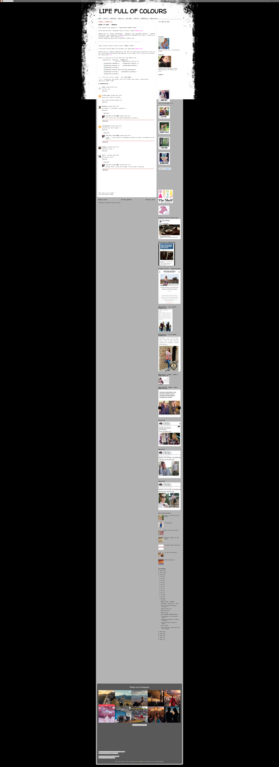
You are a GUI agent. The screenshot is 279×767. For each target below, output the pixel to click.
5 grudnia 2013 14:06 (116, 95)
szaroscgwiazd (106, 126)
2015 (161, 633)
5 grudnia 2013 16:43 (124, 116)
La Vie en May (106, 95)
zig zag (163, 599)
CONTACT (105, 18)
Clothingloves (168, 523)
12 (162, 598)
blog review (115, 79)
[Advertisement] (167, 652)
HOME (99, 18)
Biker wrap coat (165, 610)
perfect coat (164, 612)
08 (162, 590)
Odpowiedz (104, 91)
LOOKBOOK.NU (144, 18)
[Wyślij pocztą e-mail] (125, 77)
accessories (107, 79)
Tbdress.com (135, 61)
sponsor (137, 79)
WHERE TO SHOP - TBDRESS (167, 601)
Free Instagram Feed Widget (140, 724)
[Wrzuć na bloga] (126, 77)
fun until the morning (170, 552)
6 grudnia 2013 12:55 (124, 135)
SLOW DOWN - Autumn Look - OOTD (169, 603)
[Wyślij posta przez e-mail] (122, 77)
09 (162, 592)
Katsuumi (104, 106)
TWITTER (136, 18)
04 (162, 582)
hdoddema (141, 761)
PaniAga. (104, 147)
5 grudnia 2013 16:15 (113, 106)
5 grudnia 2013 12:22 (111, 87)
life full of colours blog (126, 79)
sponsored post (144, 79)
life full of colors (111, 116)
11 (162, 596)
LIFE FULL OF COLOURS (133, 11)
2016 (161, 635)
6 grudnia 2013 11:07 (113, 147)
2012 (161, 572)
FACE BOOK (129, 18)
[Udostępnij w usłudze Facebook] (129, 77)
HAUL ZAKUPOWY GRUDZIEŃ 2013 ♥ (169, 614)
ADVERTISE (113, 18)
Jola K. (104, 155)
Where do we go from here (171, 530)
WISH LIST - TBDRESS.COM (122, 61)
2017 (161, 637)
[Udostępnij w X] (127, 77)
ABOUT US (120, 18)
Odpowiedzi (106, 113)
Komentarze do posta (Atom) (113, 202)
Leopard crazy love (166, 608)
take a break (164, 625)
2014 (161, 631)
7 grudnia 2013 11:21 (124, 164)
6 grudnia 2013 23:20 (113, 155)
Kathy (103, 87)
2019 (161, 639)
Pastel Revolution (169, 560)
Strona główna (126, 200)
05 (162, 584)
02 (162, 578)
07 (162, 588)
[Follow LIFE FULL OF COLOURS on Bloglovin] (164, 169)
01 (162, 576)
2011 (161, 570)
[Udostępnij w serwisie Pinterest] (130, 77)
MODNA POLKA (153, 18)
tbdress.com (102, 80)
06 (162, 586)
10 (162, 594)
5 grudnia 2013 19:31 (116, 126)
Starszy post (150, 200)
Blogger (161, 761)
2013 (161, 574)
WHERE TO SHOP (110, 80)
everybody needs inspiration (172, 545)
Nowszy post (102, 200)
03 (162, 580)
